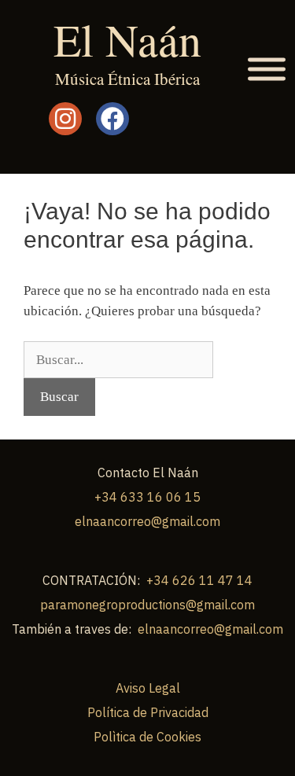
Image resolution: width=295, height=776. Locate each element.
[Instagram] (65, 118)
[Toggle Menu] (267, 69)
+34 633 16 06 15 (147, 497)
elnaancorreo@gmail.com (147, 521)
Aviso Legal (148, 688)
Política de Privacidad (147, 712)
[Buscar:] (118, 359)
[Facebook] (112, 118)
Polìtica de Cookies (147, 737)
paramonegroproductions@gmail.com (147, 604)
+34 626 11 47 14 (199, 580)
